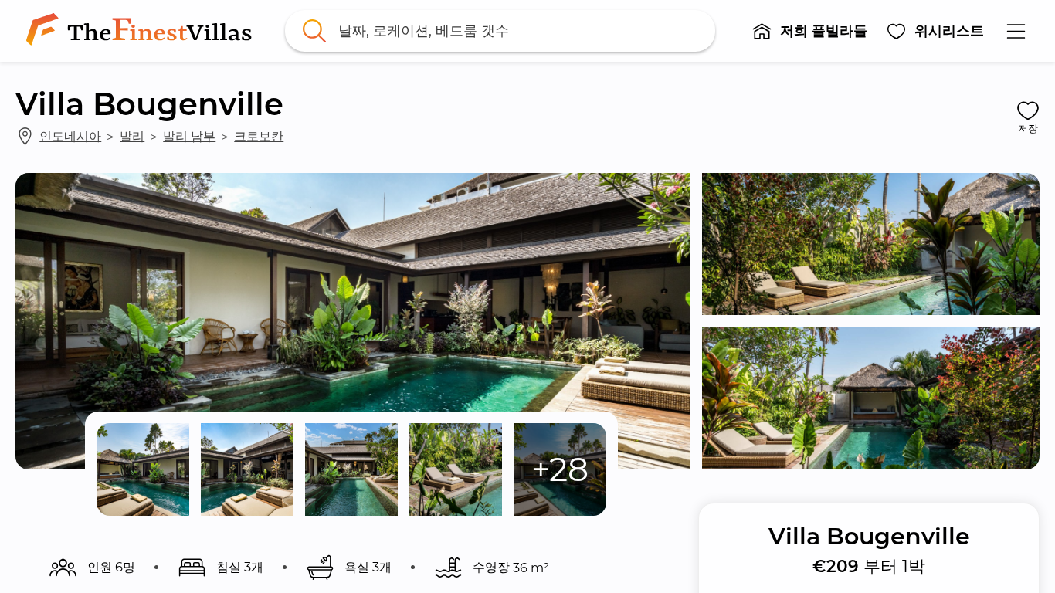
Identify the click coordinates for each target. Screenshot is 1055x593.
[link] (142, 31)
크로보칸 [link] (258, 136)
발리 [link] (132, 136)
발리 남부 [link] (189, 136)
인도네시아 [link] (70, 136)
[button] (809, 31)
